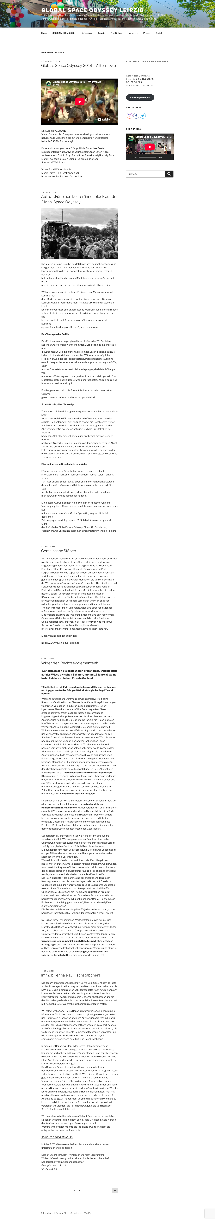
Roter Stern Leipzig (88, 155)
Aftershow (87, 33)
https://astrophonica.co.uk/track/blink (61, 176)
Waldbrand (59, 162)
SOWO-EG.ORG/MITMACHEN (57, 1137)
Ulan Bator (96, 151)
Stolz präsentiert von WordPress (79, 1213)
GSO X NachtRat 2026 (63, 33)
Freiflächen (116, 33)
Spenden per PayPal (140, 97)
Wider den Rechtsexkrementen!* (69, 663)
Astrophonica (70, 173)
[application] (150, 147)
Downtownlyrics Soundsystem (72, 151)
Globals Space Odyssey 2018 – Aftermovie (78, 65)
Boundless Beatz (95, 148)
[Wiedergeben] (129, 157)
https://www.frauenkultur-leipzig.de (60, 642)
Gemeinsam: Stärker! (59, 551)
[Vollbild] (169, 157)
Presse (146, 33)
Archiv (132, 33)
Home (44, 33)
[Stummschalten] (165, 157)
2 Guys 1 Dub (78, 148)
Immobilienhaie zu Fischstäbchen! (70, 975)
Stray (52, 173)
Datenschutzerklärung (51, 1213)
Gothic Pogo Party (68, 155)
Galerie (101, 33)
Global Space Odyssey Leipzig (92, 10)
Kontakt (159, 33)
